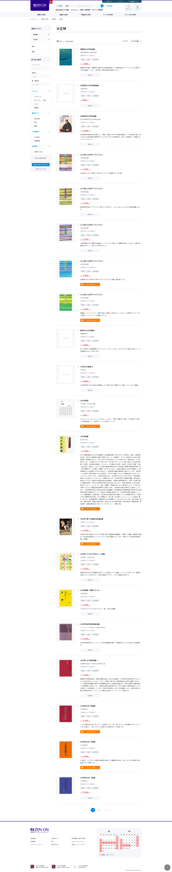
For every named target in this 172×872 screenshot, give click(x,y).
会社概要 (32, 838)
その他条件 (35, 131)
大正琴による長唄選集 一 (89, 660)
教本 (33, 46)
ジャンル (35, 91)
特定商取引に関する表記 (78, 838)
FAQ (52, 841)
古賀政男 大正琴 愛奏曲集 (89, 85)
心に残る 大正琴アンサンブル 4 (91, 261)
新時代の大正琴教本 (87, 330)
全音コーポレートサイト (78, 844)
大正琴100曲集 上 (86, 366)
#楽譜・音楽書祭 (85, 10)
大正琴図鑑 (84, 436)
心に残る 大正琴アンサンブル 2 (91, 188)
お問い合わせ (55, 844)
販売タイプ (35, 113)
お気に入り (128, 9)
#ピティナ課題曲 (97, 10)
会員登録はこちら (134, 1)
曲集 (33, 51)
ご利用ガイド (109, 1)
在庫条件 (35, 146)
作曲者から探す (86, 15)
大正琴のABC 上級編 (87, 777)
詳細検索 (109, 6)
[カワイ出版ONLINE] (50, 2)
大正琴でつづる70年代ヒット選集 (92, 554)
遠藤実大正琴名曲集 (87, 49)
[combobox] (85, 5)
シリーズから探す (130, 15)
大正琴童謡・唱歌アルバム (90, 590)
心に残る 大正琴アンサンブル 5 (91, 294)
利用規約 (32, 841)
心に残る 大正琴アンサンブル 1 (91, 154)
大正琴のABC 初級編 (87, 706)
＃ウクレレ (74, 10)
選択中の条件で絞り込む (41, 164)
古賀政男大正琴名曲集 (88, 116)
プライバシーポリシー (36, 844)
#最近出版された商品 (62, 10)
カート (137, 9)
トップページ (34, 19)
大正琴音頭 (84, 400)
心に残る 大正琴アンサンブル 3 (91, 225)
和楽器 (54, 19)
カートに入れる (91, 284)
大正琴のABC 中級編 (87, 742)
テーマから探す (108, 15)
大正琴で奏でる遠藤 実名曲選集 (91, 519)
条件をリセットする (41, 169)
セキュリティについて (78, 841)
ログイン (121, 1)
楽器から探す (41, 15)
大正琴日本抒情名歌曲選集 (90, 624)
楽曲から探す (63, 15)
